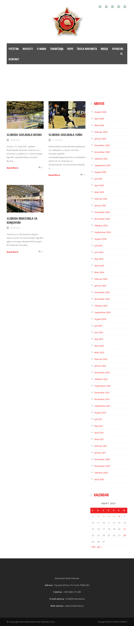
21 (124, 529)
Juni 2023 (98, 332)
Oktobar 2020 (101, 472)
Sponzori (117, 49)
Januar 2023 (100, 365)
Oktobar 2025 (101, 158)
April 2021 (99, 432)
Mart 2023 (99, 352)
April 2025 (99, 185)
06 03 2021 (15, 227)
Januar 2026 (100, 138)
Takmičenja (56, 49)
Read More (12, 167)
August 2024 (100, 238)
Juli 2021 (98, 419)
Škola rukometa (87, 49)
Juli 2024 (98, 245)
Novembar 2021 (102, 399)
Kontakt (14, 59)
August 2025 (100, 172)
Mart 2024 (99, 272)
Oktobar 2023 (101, 305)
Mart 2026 (99, 125)
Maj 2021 (98, 425)
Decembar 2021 (102, 392)
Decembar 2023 (102, 292)
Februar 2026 (100, 132)
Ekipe (70, 49)
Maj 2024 (98, 258)
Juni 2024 (98, 252)
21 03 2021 (57, 139)
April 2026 (99, 118)
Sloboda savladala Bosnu (24, 135)
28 (124, 535)
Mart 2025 (99, 192)
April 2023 (99, 345)
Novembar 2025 (102, 152)
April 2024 (99, 265)
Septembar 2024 (102, 232)
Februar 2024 (100, 278)
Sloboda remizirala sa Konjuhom (22, 220)
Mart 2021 (99, 439)
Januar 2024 (100, 285)
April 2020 (99, 479)
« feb (92, 546)
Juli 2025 (98, 178)
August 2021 (100, 412)
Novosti (28, 49)
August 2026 (100, 111)
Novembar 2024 (102, 218)
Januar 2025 (100, 205)
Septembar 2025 (102, 165)
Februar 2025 (100, 198)
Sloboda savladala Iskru (65, 135)
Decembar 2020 (102, 459)
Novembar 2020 (102, 466)
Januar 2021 (100, 452)
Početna (14, 49)
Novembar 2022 (102, 372)
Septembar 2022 (102, 385)
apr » (99, 546)
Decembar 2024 (102, 212)
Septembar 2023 (102, 312)
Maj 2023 (98, 339)
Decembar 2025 (102, 145)
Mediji (104, 49)
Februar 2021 (100, 445)
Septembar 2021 (102, 405)
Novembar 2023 (102, 299)
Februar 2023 (100, 359)
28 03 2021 (15, 139)
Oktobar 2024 (101, 225)
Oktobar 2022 (101, 379)
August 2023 (100, 319)
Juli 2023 (98, 325)
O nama (41, 49)
